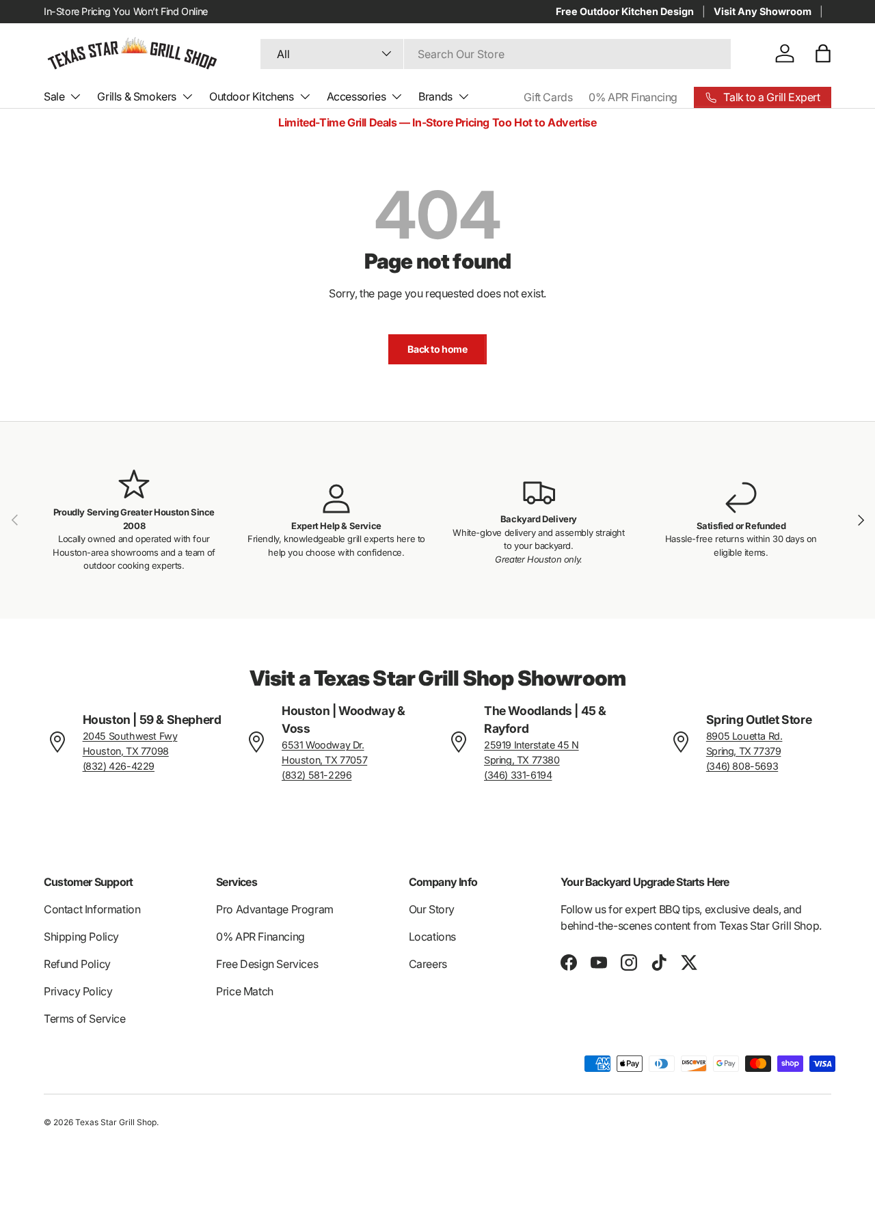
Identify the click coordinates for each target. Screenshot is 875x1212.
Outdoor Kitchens (251, 96)
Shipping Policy (81, 936)
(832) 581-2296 (316, 775)
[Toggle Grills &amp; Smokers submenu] (187, 96)
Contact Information (92, 909)
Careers (428, 964)
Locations (432, 936)
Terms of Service (85, 1018)
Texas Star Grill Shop (116, 1122)
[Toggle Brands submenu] (463, 96)
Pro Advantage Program (275, 909)
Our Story (432, 909)
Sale (54, 96)
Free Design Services (267, 964)
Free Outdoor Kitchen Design (625, 11)
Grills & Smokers (136, 96)
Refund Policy (77, 964)
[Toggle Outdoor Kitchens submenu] (305, 96)
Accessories (356, 96)
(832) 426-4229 (118, 766)
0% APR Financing (633, 97)
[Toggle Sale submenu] (75, 96)
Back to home (437, 349)
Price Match (244, 991)
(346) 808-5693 (742, 766)
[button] (823, 53)
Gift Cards (548, 97)
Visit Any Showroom (762, 11)
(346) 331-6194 (518, 775)
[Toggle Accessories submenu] (396, 96)
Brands (435, 96)
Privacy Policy (78, 991)
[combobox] (495, 53)
